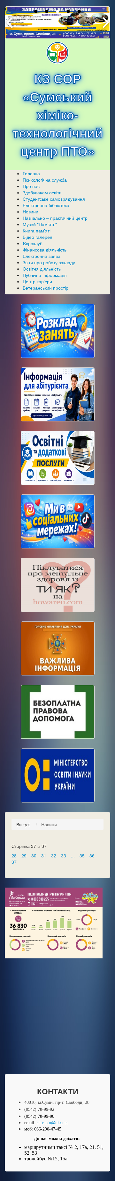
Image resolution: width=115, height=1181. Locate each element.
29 (24, 855)
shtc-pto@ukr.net (52, 1122)
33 (63, 855)
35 (82, 855)
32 (53, 855)
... (73, 855)
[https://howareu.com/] (57, 585)
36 (92, 855)
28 (14, 855)
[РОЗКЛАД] (57, 331)
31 (43, 855)
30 (33, 855)
